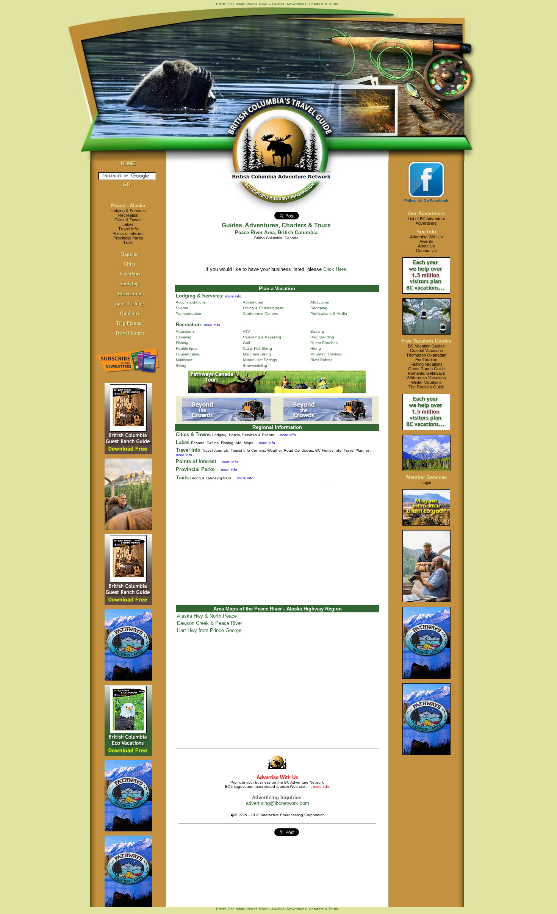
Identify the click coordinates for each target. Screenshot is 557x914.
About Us (426, 246)
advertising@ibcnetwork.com (277, 803)
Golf (246, 343)
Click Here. (335, 269)
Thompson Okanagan (426, 355)
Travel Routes (130, 333)
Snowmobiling (255, 365)
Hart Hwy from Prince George (209, 630)
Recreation (128, 215)
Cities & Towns (128, 220)
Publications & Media (328, 313)
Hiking (315, 348)
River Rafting (321, 360)
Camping (183, 337)
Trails (128, 242)
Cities (130, 264)
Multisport (184, 360)
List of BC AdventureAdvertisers (426, 220)
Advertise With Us (426, 237)
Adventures (253, 302)
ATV (246, 331)
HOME (128, 163)
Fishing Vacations (426, 364)
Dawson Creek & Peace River (209, 623)
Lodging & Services (128, 210)
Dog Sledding (322, 337)
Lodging (129, 283)
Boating (317, 331)
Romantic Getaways (426, 373)
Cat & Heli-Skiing (257, 348)
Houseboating (188, 354)
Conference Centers (260, 313)
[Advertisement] (277, 543)
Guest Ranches (324, 343)
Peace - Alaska (128, 205)
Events (182, 308)
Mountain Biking (257, 354)
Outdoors (130, 313)
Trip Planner (130, 323)
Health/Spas (186, 348)
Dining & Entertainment (263, 308)
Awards (426, 241)
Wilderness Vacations (426, 378)
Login (426, 482)
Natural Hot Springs (260, 360)
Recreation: (189, 324)
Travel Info (128, 229)
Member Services (426, 477)
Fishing (182, 343)
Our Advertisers (426, 213)
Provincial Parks (128, 238)
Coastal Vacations (426, 350)
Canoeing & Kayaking (262, 337)
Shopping (318, 308)
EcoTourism (426, 359)
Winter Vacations (426, 382)
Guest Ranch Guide (426, 368)
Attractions (319, 302)
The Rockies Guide (426, 387)
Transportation (188, 313)
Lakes (128, 224)
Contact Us (426, 250)
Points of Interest (128, 233)
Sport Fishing (129, 303)
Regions (129, 254)
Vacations (129, 274)
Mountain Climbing (326, 354)
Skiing (181, 365)
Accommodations (191, 302)
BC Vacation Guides (426, 346)
